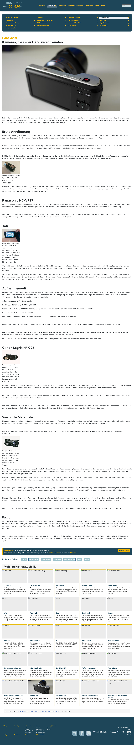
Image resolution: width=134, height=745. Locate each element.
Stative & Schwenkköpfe (45, 20)
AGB (26, 728)
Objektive (40, 17)
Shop (96, 5)
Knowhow (103, 20)
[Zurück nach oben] (131, 742)
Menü (80, 559)
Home (27, 735)
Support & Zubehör (74, 23)
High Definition (105, 23)
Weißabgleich (34, 559)
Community (61, 5)
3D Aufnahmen (42, 23)
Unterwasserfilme (11, 28)
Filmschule (51, 5)
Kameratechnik (104, 17)
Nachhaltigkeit (29, 730)
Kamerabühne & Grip (12, 23)
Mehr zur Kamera (124, 550)
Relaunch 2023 (40, 730)
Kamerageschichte (43, 25)
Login (102, 5)
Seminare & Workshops (75, 5)
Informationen (29, 726)
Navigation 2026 (40, 732)
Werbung (49, 728)
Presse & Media (51, 726)
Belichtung (9, 20)
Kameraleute (104, 25)
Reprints (49, 729)
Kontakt (27, 729)
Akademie (88, 5)
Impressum (28, 732)
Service (38, 726)
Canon (24, 559)
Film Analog (72, 25)
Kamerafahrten (73, 20)
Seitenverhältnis (11, 25)
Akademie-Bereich (54, 552)
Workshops (73, 552)
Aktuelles (42, 5)
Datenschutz (40, 735)
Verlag (5, 735)
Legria (87, 559)
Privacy (5, 726)
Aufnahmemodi (69, 559)
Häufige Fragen (40, 729)
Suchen (38, 728)
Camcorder (57, 559)
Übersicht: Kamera (12, 17)
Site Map (16, 726)
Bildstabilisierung (74, 17)
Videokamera (46, 559)
